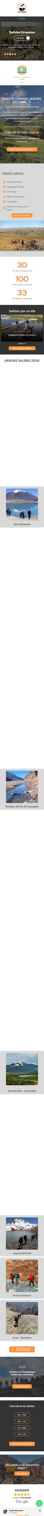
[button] (32, 54)
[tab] (5, 54)
